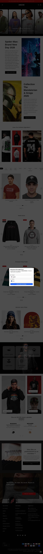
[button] (21, 277)
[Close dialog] (33, 268)
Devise (13, 279)
